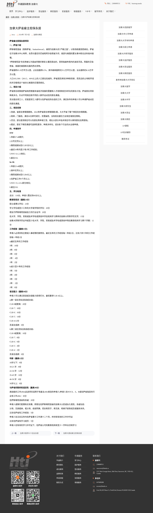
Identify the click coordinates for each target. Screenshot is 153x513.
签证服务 (42, 11)
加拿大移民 (15, 17)
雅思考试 (125, 139)
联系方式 (59, 482)
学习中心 (19, 11)
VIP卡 (87, 11)
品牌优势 (59, 474)
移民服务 (54, 11)
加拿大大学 (125, 93)
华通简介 (59, 460)
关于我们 (110, 11)
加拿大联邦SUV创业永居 (29, 433)
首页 (11, 11)
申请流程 (59, 478)
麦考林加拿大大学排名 (125, 80)
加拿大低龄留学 (125, 27)
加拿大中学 (125, 100)
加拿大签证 (125, 113)
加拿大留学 (125, 86)
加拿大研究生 (125, 106)
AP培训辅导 (125, 132)
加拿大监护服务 (125, 60)
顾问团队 (59, 465)
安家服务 (66, 11)
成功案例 (59, 469)
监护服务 (30, 11)
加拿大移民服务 (125, 73)
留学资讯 (98, 11)
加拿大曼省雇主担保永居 (72, 433)
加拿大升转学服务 (125, 54)
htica (13, 35)
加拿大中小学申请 (125, 34)
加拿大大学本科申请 (125, 40)
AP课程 (125, 126)
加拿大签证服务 (125, 67)
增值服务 (77, 11)
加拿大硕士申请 (125, 47)
